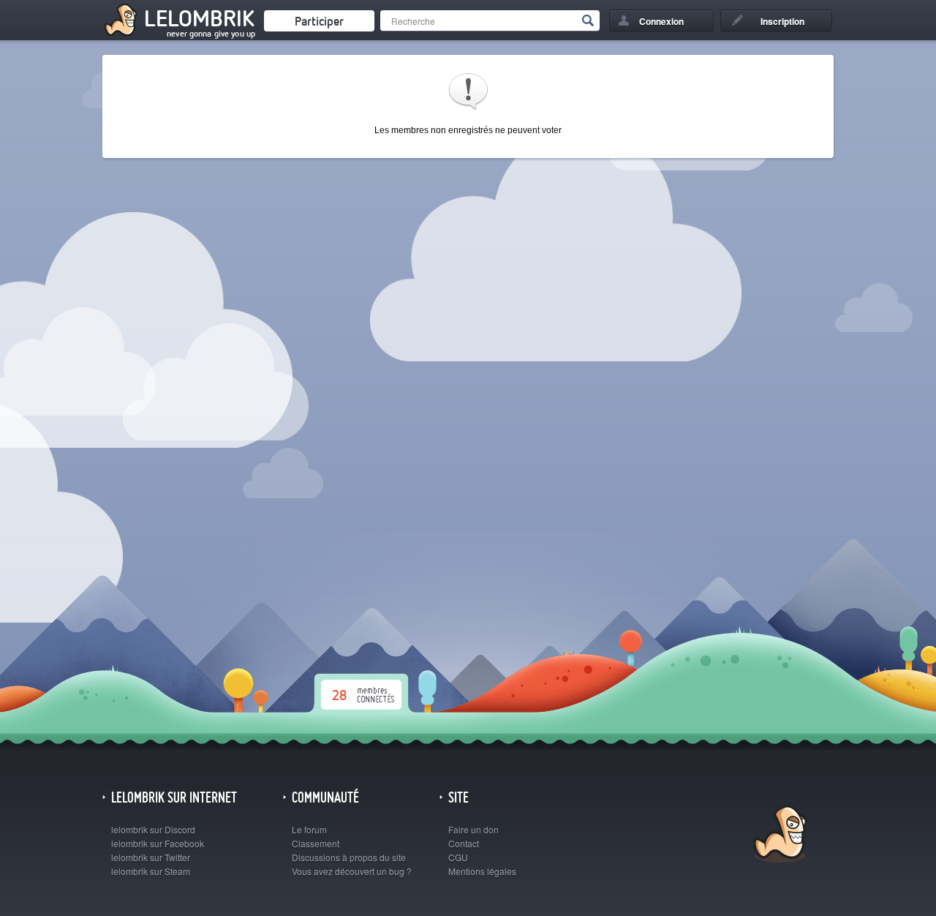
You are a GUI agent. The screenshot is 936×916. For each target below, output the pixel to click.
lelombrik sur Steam (150, 871)
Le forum (309, 829)
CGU (458, 857)
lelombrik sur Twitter (150, 857)
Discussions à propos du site (349, 857)
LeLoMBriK (778, 836)
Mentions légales (482, 871)
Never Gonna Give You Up (211, 33)
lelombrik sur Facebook (157, 843)
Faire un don (473, 829)
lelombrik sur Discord (153, 829)
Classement (315, 843)
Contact (463, 843)
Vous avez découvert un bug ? (352, 871)
